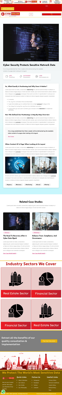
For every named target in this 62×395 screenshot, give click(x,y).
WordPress (12, 77)
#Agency (9, 184)
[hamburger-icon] (46, 6)
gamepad (39, 104)
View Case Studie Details (9, 253)
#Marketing (29, 184)
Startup (7, 232)
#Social (38, 184)
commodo (18, 94)
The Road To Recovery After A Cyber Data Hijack (15, 237)
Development (26, 77)
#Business (18, 184)
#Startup (46, 184)
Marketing (36, 232)
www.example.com (44, 77)
